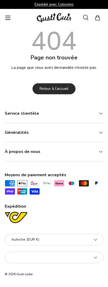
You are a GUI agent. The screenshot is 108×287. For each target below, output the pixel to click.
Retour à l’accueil (54, 88)
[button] (97, 18)
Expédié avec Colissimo (54, 4)
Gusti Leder (25, 274)
